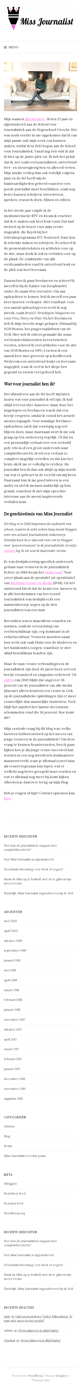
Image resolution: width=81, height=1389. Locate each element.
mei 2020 (10, 921)
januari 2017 (12, 1069)
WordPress (35, 1376)
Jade (7, 1316)
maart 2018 (11, 990)
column (9, 551)
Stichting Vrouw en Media (31, 583)
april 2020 (11, 931)
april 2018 (10, 980)
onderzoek (53, 572)
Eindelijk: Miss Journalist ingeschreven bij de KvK (39, 893)
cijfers (9, 680)
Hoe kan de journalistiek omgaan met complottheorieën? (30, 848)
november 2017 (14, 1019)
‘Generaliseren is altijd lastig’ (38, 1330)
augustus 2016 (13, 1098)
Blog (7, 1136)
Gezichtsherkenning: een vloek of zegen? (33, 869)
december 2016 (14, 1079)
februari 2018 (13, 1000)
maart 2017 (11, 1049)
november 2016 (15, 1089)
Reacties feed (13, 1203)
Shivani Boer (34, 119)
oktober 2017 (13, 1029)
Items (8, 1146)
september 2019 (15, 950)
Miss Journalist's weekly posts (25, 1156)
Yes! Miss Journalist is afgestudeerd (28, 859)
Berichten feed (14, 1193)
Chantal (9, 1340)
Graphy (60, 1376)
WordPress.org (14, 1213)
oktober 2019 (13, 941)
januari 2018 (12, 1010)
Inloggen (10, 1183)
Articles (9, 1126)
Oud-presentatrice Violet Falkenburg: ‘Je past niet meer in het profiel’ (38, 1318)
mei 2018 (10, 970)
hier (7, 798)
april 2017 (10, 1039)
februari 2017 (13, 1059)
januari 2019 (12, 960)
